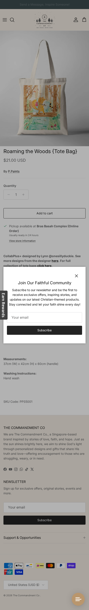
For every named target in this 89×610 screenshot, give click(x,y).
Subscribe (44, 330)
